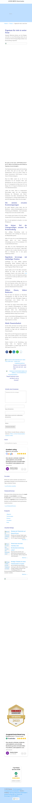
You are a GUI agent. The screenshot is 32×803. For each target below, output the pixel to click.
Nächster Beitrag (13, 374)
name (9, 409)
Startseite (6, 23)
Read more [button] (9, 465)
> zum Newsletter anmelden (10, 486)
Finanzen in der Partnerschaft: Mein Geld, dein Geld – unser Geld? (19, 367)
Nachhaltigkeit (24, 792)
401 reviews (15, 451)
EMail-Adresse (13, 416)
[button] (7, 352)
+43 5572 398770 (12, 1)
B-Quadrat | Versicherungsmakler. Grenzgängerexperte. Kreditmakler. (16, 8)
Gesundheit (9, 520)
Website (6, 423)
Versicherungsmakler (17, 789)
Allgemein (9, 514)
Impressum (11, 792)
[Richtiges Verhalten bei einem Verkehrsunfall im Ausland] (7, 565)
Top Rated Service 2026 (16, 768)
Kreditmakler (16, 790)
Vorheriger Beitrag (19, 363)
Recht (8, 522)
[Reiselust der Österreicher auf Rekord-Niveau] (7, 535)
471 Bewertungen (19, 736)
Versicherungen (10, 516)
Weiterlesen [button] (9, 750)
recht (26, 273)
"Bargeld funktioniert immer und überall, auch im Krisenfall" (12, 378)
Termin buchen (20, 1)
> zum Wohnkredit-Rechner (10, 506)
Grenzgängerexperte (8, 790)
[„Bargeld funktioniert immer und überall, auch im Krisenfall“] (16, 372)
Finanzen (11, 23)
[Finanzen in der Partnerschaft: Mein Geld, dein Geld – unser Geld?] (15, 361)
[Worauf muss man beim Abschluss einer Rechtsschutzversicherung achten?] (7, 549)
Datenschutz (17, 792)
